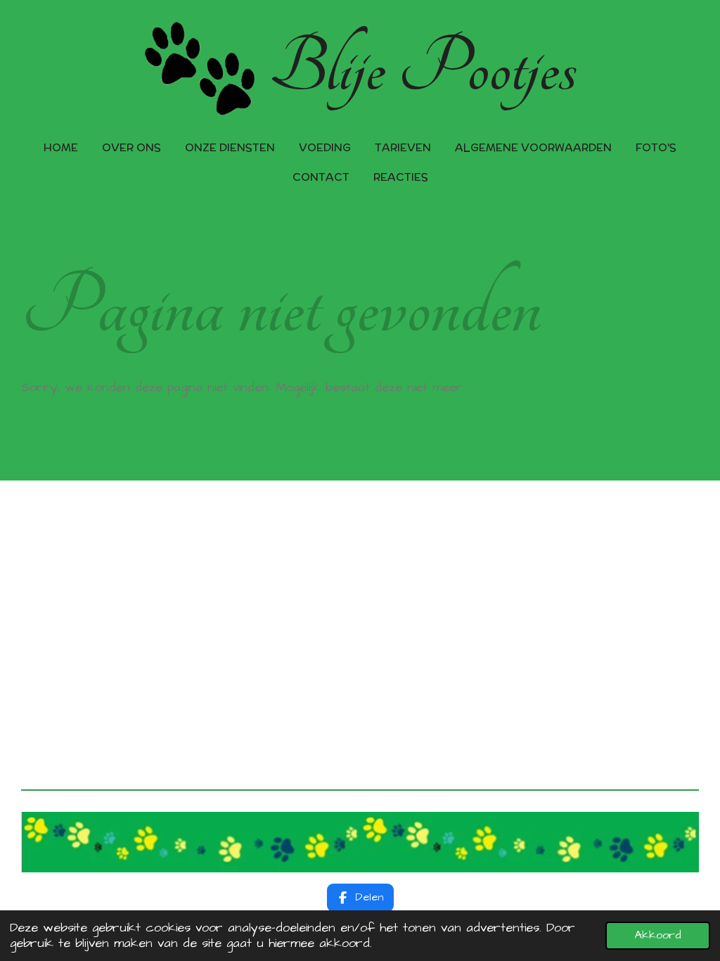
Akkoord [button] (658, 935)
